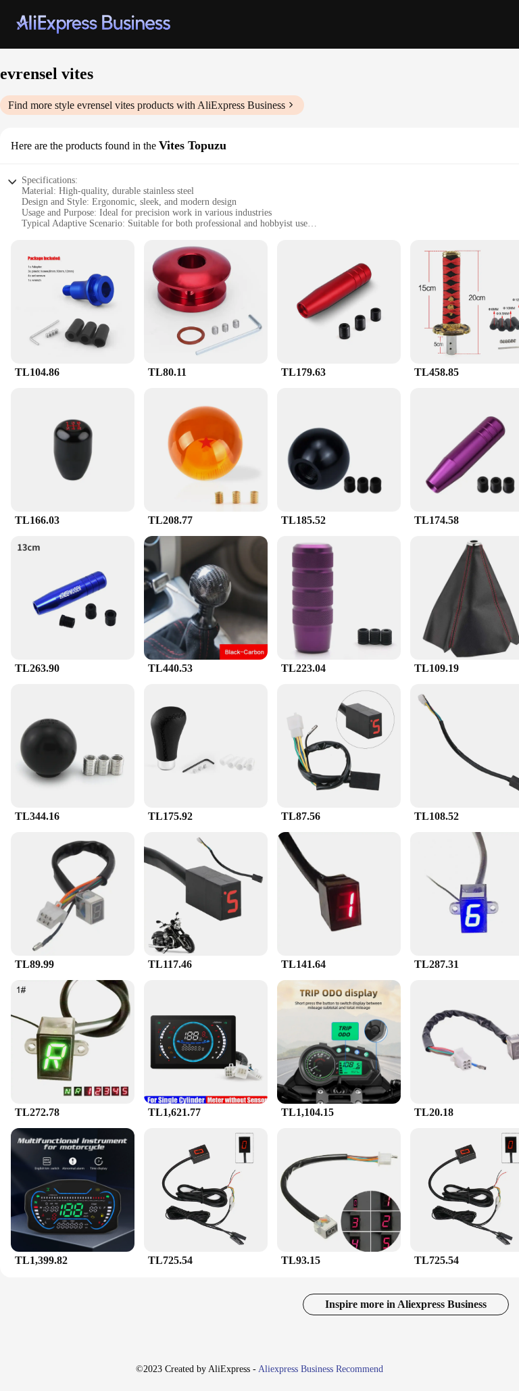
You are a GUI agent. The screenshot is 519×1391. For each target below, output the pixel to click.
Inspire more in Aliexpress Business (406, 1304)
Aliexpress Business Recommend (320, 1369)
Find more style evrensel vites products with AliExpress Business (146, 105)
